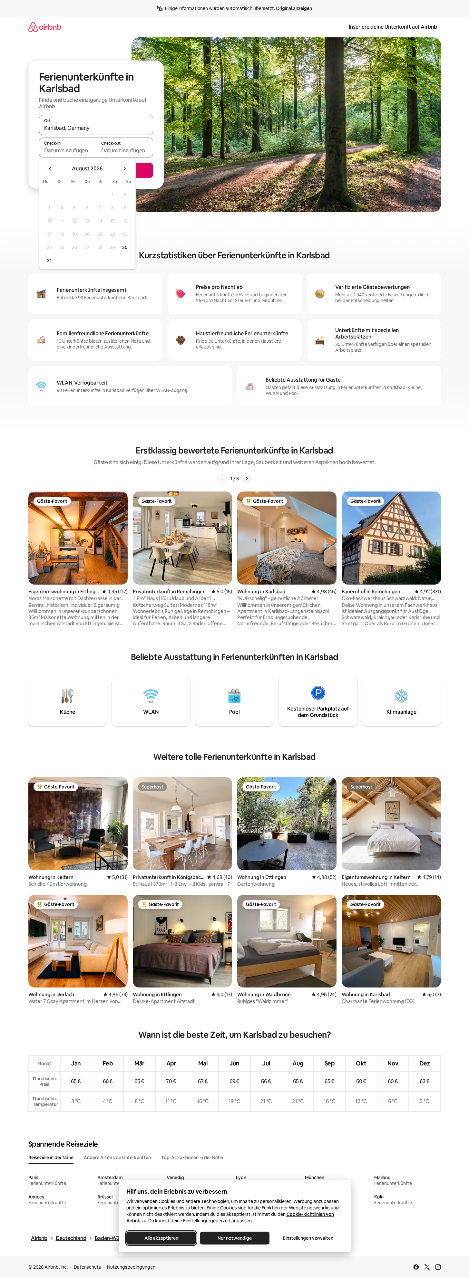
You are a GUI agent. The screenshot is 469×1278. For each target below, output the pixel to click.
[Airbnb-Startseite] (44, 27)
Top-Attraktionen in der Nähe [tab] (192, 1157)
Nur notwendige (235, 1238)
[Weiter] (246, 478)
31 (49, 260)
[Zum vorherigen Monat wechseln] (50, 169)
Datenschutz (87, 1267)
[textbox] (67, 150)
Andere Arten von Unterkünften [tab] (117, 1157)
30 (125, 247)
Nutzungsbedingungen (131, 1267)
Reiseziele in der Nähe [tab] (50, 1157)
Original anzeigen (294, 8)
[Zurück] (223, 478)
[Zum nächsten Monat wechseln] (124, 169)
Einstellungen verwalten (308, 1238)
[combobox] (96, 128)
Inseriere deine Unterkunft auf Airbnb (393, 27)
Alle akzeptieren (161, 1238)
